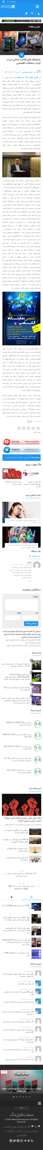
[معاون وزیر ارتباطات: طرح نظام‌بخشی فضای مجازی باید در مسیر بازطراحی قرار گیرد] (36, 930)
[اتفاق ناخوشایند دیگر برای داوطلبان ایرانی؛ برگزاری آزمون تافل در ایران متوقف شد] (36, 919)
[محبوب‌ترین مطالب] (12, 897)
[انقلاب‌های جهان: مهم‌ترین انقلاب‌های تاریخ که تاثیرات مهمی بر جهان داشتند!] (21, 805)
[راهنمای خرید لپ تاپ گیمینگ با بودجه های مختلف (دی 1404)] (21, 1082)
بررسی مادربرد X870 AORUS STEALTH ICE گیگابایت (17, 747)
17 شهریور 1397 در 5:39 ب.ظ (20, 565)
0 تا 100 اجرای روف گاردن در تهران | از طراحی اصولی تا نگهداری (15, 840)
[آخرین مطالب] (31, 897)
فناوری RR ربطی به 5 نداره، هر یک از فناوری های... (19, 993)
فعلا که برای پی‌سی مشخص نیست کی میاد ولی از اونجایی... (18, 1013)
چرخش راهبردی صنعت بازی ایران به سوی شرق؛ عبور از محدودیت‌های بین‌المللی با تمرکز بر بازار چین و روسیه (16, 700)
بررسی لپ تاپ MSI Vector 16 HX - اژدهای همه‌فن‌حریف (18, 771)
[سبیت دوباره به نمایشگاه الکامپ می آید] (12, 473)
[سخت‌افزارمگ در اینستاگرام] (21, 1140)
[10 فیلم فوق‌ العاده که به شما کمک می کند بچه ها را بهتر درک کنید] (21, 537)
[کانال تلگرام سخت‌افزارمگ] (25, 1140)
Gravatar (19, 645)
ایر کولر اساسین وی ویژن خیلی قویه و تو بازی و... (19, 1003)
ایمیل (18, 613)
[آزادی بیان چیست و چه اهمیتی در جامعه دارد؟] (35, 859)
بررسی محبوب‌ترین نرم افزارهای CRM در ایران (16, 954)
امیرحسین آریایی (27, 72)
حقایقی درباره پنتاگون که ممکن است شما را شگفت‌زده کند (16, 831)
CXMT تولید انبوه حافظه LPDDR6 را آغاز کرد (16, 907)
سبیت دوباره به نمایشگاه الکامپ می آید (13, 483)
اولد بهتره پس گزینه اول (26, 984)
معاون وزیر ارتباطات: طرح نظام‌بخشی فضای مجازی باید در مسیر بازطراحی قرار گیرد (17, 458)
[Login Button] (26, 13)
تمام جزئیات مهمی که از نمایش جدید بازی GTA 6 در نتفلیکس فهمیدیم (16, 665)
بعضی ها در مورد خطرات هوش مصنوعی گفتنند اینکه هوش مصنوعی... (18, 975)
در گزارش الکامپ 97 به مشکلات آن (27, 77)
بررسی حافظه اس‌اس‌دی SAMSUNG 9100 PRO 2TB (16, 735)
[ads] (21, 21)
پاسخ (30, 581)
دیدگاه (33, 556)
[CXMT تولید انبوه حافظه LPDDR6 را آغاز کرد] (36, 907)
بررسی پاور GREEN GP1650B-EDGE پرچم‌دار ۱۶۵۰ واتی (18, 724)
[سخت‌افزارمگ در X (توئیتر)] (14, 1140)
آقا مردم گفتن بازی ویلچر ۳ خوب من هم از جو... (18, 1021)
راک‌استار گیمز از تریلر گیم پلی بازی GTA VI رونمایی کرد (16, 688)
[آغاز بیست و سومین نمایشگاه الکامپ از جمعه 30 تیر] (31, 473)
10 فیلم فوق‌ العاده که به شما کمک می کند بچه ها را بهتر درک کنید (22, 546)
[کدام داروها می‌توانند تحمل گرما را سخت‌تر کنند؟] (21, 512)
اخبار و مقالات (34, 27)
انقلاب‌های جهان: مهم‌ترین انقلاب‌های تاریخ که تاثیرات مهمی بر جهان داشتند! (22, 819)
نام (36, 613)
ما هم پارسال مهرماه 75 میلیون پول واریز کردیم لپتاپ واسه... (18, 1040)
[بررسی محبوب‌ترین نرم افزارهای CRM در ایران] (36, 954)
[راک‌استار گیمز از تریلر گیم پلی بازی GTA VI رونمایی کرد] (36, 689)
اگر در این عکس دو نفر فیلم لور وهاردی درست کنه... (18, 1050)
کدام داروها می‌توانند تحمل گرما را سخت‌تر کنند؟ (22, 521)
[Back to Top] (21, 1108)
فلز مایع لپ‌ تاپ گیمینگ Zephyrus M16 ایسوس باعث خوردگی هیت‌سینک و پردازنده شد (16, 942)
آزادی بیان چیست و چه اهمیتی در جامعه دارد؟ (17, 858)
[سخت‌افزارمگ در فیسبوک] (18, 1140)
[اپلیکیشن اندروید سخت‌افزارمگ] (28, 1140)
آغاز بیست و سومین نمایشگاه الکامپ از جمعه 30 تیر (32, 484)
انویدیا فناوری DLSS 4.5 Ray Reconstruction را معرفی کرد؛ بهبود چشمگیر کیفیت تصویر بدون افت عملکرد (17, 677)
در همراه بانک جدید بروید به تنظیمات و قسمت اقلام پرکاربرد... (18, 1031)
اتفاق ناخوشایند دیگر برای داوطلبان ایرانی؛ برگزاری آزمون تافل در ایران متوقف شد (16, 918)
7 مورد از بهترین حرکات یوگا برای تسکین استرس (17, 849)
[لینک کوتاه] (6, 72)
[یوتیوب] (21, 442)
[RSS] (32, 1140)
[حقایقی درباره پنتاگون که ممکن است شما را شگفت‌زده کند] (35, 831)
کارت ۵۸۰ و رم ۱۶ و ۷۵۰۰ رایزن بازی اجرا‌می (19, 1059)
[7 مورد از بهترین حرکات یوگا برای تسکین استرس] (35, 850)
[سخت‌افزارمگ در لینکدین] (11, 1140)
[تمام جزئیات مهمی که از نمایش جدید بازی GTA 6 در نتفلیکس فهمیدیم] (36, 665)
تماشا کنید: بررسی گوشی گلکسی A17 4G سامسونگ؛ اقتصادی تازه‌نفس (17, 759)
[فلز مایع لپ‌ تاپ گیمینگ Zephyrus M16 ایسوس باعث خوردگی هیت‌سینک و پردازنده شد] (36, 942)
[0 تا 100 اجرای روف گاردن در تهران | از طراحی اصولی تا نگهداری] (35, 840)
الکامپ (29, 421)
